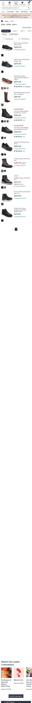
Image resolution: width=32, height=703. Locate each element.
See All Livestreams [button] (16, 696)
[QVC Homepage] (2, 21)
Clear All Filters (26, 27)
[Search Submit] (29, 7)
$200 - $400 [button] (14, 34)
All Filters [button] (9, 39)
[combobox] (14, 8)
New (17, 12)
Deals (3, 12)
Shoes (6, 21)
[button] (3, 4)
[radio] (2, 55)
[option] (16, 16)
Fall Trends (24, 12)
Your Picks (10, 12)
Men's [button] (4, 34)
